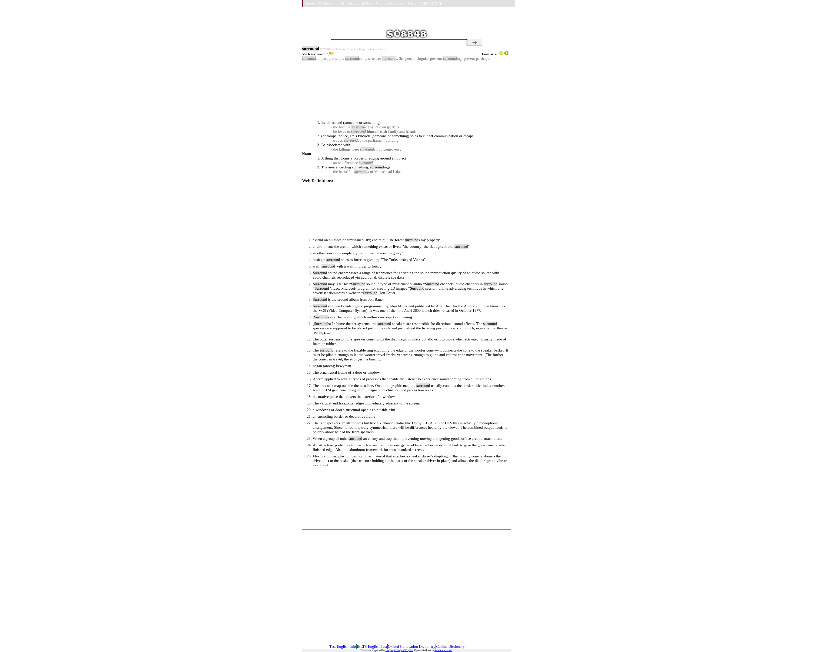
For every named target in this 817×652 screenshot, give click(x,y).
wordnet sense (338, 49)
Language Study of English (399, 650)
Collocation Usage (356, 49)
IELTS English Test (372, 646)
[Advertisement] (405, 90)
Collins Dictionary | (391, 3)
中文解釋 (325, 49)
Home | (310, 3)
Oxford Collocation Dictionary (411, 646)
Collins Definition (376, 49)
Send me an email (443, 650)
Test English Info (342, 646)
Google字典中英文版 (425, 3)
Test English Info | (360, 3)
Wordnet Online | (330, 3)
